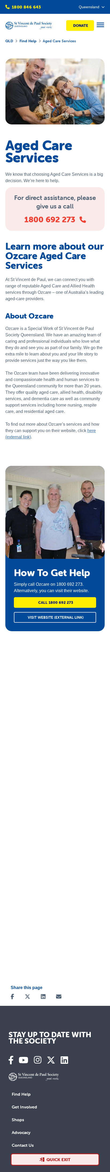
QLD (9, 41)
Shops (18, 1119)
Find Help (28, 41)
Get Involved (24, 1107)
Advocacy (21, 1132)
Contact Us (23, 1145)
